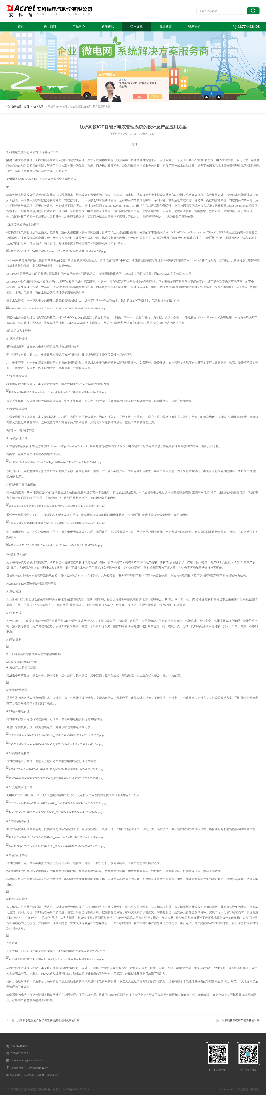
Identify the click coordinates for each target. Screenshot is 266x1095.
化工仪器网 (241, 1089)
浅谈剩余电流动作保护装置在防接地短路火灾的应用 (48, 1020)
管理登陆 (255, 1089)
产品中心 (79, 26)
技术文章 (136, 26)
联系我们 (194, 26)
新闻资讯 (108, 26)
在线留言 (165, 26)
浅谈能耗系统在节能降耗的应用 (241, 1020)
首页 (21, 26)
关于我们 (50, 26)
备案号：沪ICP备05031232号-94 (71, 1089)
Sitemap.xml (227, 1089)
